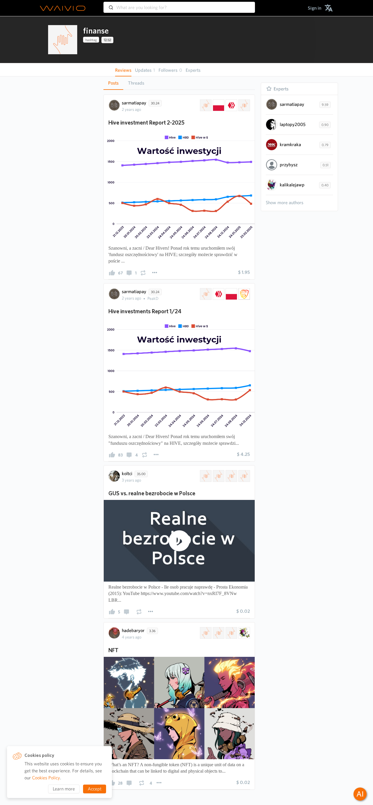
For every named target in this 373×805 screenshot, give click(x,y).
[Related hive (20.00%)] (218, 294)
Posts (113, 83)
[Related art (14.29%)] (243, 633)
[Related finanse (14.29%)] (205, 633)
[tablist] (179, 83)
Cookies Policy (46, 778)
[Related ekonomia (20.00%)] (243, 476)
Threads (136, 83)
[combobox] (179, 4)
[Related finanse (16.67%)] (205, 105)
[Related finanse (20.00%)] (205, 294)
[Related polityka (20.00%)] (230, 476)
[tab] (113, 83)
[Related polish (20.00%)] (230, 294)
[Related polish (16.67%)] (218, 105)
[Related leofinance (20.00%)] (243, 294)
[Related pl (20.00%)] (218, 476)
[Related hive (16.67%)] (230, 105)
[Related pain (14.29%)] (230, 633)
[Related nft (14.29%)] (218, 633)
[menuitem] (314, 8)
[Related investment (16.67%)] (243, 105)
